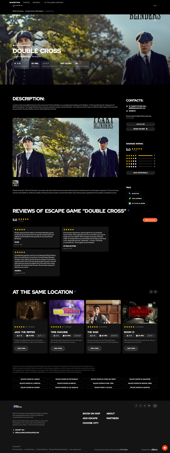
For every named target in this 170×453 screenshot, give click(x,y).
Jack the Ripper (24, 332)
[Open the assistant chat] (165, 448)
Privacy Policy (18, 449)
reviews (135, 150)
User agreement (75, 449)
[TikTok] (145, 406)
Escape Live (25, 56)
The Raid (92, 332)
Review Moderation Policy (58, 449)
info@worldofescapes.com (27, 433)
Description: (14, 3)
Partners (112, 418)
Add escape (90, 418)
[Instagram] (140, 406)
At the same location (54, 3)
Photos (26, 3)
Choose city (91, 423)
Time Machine (59, 332)
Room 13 (129, 332)
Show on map (91, 413)
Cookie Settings (41, 449)
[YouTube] (149, 406)
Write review (150, 220)
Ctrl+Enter (130, 118)
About (110, 413)
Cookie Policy (29, 449)
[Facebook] (136, 406)
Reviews (37, 3)
